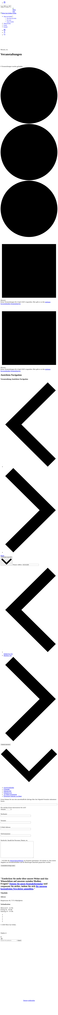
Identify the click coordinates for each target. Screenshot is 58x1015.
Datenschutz (7, 918)
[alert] (29, 271)
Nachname (4, 814)
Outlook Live (8, 793)
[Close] (1, 937)
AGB (5, 914)
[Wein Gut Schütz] (7, 13)
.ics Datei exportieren (10, 794)
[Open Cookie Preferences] (12, 1013)
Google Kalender (9, 787)
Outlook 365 (7, 791)
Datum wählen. (18, 565)
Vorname (3, 820)
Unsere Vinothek (10, 21)
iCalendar (7, 789)
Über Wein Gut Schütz (11, 18)
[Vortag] (30, 466)
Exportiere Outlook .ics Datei (13, 796)
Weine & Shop (7, 23)
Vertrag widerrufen (29, 1000)
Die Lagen (9, 20)
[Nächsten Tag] (30, 552)
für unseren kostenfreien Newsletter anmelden (24, 887)
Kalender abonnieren (5, 744)
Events (5, 25)
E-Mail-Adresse (5, 827)
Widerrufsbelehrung (8, 919)
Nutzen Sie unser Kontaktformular (26, 883)
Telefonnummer (5, 834)
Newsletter (6, 921)
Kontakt (5, 26)
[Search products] (4, 35)
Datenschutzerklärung (16, 860)
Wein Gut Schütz (8, 16)
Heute (2, 555)
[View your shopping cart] (4, 3)
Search (19, 940)
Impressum (6, 916)
